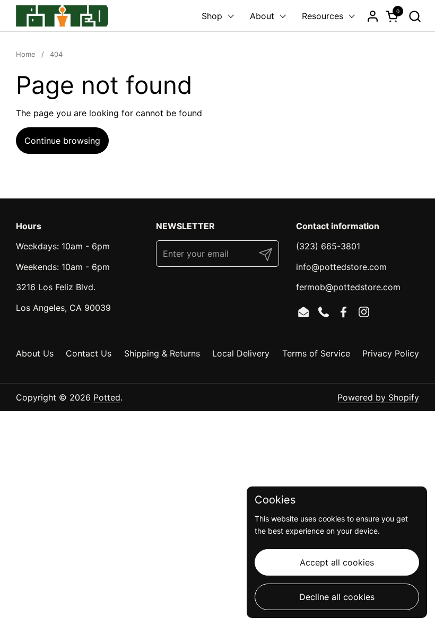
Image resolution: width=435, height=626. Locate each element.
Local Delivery (240, 353)
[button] (414, 16)
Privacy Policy (390, 353)
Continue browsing (62, 140)
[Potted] (62, 16)
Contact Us (88, 353)
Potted (106, 397)
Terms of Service (316, 353)
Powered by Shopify (378, 397)
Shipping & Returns (162, 353)
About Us (35, 353)
